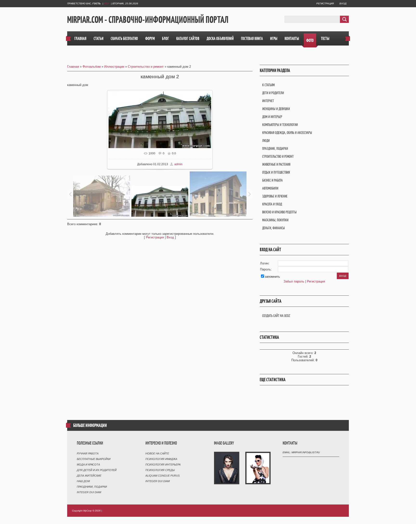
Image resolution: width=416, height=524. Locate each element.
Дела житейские (89, 475)
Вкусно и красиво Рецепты (279, 212)
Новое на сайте (157, 453)
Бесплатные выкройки (93, 459)
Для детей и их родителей (97, 470)
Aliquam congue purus (162, 475)
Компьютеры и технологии (280, 124)
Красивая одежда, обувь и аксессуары (287, 132)
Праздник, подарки (275, 148)
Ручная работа (87, 453)
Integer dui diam (89, 492)
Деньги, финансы (273, 228)
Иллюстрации (114, 66)
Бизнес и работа (272, 180)
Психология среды (160, 470)
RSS (106, 3)
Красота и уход (272, 204)
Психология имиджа (161, 459)
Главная (73, 66)
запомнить (272, 276)
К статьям (268, 85)
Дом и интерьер (272, 116)
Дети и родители (273, 93)
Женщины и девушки (276, 108)
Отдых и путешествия (276, 172)
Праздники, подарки (92, 486)
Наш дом (83, 481)
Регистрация (325, 3)
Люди (266, 140)
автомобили (270, 188)
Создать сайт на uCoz (276, 315)
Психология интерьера (163, 464)
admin (178, 164)
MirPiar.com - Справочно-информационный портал (147, 19)
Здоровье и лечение (274, 196)
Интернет (268, 100)
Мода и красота (88, 464)
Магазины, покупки (275, 220)
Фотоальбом (92, 66)
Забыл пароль (294, 281)
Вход (342, 3)
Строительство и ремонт (146, 66)
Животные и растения (276, 164)
